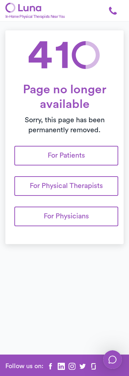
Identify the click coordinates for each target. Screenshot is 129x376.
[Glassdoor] (93, 366)
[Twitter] (82, 366)
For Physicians (66, 216)
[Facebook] (50, 366)
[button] (113, 10)
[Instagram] (72, 366)
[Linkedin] (61, 366)
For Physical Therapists (66, 185)
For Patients (66, 155)
